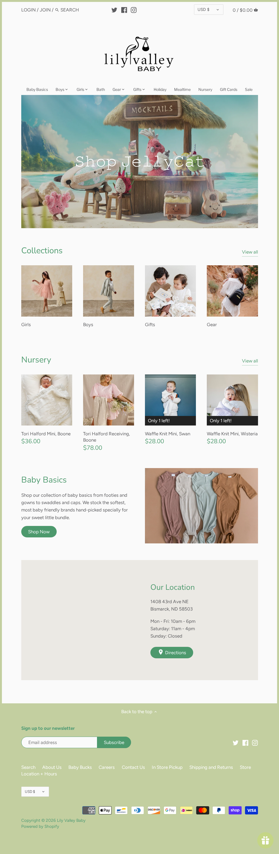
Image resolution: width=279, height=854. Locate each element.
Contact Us (133, 767)
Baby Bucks (80, 767)
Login (28, 10)
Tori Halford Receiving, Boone (106, 437)
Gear (212, 324)
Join (45, 10)
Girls (26, 324)
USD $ (204, 9)
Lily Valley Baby (71, 820)
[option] (139, 161)
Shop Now (39, 531)
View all (250, 252)
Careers (107, 767)
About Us (52, 767)
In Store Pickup (167, 767)
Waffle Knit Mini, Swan (167, 433)
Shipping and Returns (211, 767)
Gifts (150, 324)
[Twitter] (114, 9)
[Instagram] (134, 9)
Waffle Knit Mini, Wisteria (232, 433)
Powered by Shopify (40, 826)
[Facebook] (124, 9)
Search (28, 767)
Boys (88, 324)
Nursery (36, 359)
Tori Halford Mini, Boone (46, 433)
